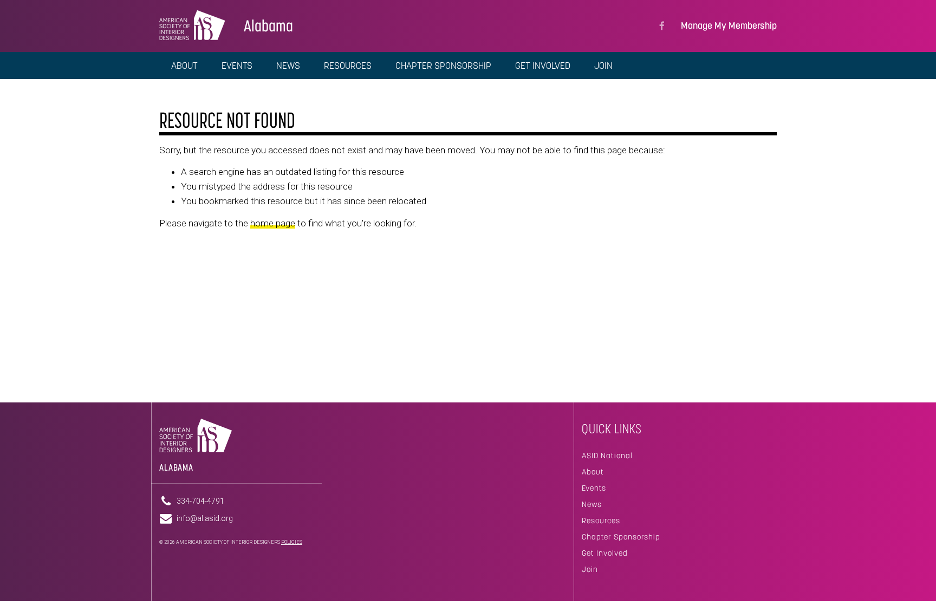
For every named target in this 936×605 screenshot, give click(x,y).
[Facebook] (662, 26)
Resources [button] (348, 65)
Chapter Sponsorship (621, 537)
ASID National (607, 455)
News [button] (288, 65)
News (592, 504)
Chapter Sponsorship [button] (443, 65)
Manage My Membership (729, 25)
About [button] (184, 65)
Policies (291, 542)
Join (603, 65)
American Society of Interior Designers (192, 25)
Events (594, 488)
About (593, 472)
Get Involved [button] (542, 65)
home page (272, 223)
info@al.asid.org (205, 518)
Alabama (268, 25)
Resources (601, 520)
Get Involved (605, 553)
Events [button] (237, 65)
